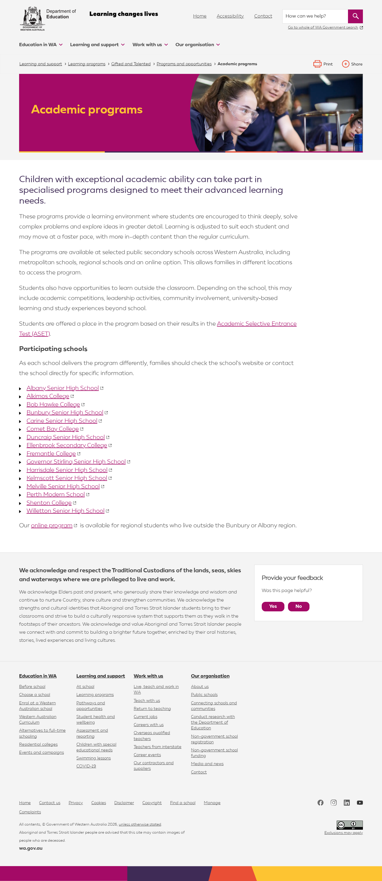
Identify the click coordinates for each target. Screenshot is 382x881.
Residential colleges (38, 744)
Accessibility (230, 16)
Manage (212, 803)
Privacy (76, 803)
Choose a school (34, 695)
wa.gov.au (30, 848)
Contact (263, 16)
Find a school (182, 803)
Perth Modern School (56, 495)
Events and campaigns (41, 753)
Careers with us (149, 725)
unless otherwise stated (140, 824)
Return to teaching (152, 709)
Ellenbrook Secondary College (67, 445)
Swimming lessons (93, 758)
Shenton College (49, 503)
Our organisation (195, 45)
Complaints (30, 812)
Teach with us (147, 701)
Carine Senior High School (62, 421)
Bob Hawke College (53, 405)
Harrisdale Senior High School (67, 470)
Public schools (204, 695)
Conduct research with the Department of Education (213, 722)
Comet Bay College (53, 429)
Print (328, 64)
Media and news (207, 764)
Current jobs (145, 717)
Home (200, 16)
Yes (273, 606)
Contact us (49, 803)
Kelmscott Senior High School (67, 478)
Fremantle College (51, 454)
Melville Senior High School (63, 487)
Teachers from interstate (157, 747)
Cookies (98, 803)
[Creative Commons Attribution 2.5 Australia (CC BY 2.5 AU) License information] (350, 825)
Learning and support (95, 45)
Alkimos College (48, 396)
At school (85, 687)
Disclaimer (124, 803)
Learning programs (95, 695)
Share (357, 64)
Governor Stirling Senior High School (76, 462)
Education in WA (38, 45)
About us (200, 687)
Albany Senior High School (63, 388)
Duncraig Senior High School (66, 437)
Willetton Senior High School (65, 511)
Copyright (152, 803)
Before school (32, 687)
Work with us (148, 45)
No (298, 606)
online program (52, 526)
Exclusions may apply (343, 833)
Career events (147, 755)
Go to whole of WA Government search (323, 27)
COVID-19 (86, 766)
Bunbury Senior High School (65, 413)
